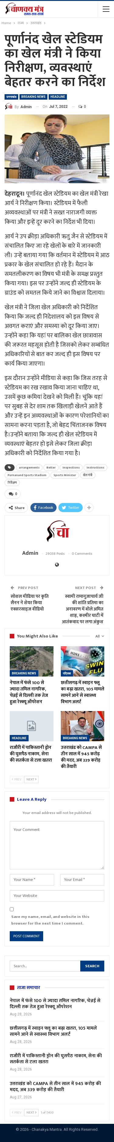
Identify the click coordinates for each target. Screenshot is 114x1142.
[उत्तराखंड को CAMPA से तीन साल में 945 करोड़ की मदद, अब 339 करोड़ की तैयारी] (83, 726)
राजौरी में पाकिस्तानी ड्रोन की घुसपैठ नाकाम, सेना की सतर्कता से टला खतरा (56, 1059)
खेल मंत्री (87, 475)
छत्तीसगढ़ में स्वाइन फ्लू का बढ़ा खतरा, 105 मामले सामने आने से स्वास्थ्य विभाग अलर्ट (53, 1031)
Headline (57, 96)
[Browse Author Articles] (57, 532)
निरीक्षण (12, 482)
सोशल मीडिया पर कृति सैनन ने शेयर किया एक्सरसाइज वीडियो (30, 603)
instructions (95, 467)
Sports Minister (65, 475)
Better (51, 467)
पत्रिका (67, 673)
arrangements (29, 467)
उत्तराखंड (11, 96)
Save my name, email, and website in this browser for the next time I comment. (50, 920)
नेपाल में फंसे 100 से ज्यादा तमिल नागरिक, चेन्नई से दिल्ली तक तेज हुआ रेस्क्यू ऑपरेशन (55, 1004)
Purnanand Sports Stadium (27, 475)
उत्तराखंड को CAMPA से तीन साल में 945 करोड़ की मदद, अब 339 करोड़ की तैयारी (55, 1087)
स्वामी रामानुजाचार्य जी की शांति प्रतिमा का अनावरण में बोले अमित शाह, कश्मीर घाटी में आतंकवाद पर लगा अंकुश (82, 609)
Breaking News (33, 96)
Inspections (71, 467)
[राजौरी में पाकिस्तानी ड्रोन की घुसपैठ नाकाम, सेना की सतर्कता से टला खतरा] (32, 726)
